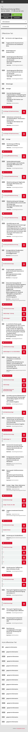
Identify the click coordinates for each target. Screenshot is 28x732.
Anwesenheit (17, 17)
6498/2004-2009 (7, 599)
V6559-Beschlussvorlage (8, 434)
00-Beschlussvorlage (7, 499)
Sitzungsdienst (20, 728)
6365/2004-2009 (7, 259)
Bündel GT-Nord (6, 529)
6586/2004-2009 (7, 107)
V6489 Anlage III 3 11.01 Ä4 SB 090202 (11, 351)
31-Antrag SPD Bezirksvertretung (10, 176)
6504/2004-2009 (7, 375)
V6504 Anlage (6, 384)
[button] (24, 112)
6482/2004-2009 (7, 304)
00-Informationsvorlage (8, 263)
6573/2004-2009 (7, 213)
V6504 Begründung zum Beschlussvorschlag (8, 390)
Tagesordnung (17, 14)
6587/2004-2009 (7, 129)
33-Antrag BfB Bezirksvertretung (10, 155)
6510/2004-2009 (7, 408)
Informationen (6, 14)
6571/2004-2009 (7, 172)
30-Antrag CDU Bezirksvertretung (10, 244)
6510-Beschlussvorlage (8, 412)
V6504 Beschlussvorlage (8, 379)
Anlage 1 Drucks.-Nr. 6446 (9, 504)
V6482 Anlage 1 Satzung (8, 313)
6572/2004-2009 (7, 191)
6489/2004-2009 (7, 342)
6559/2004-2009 (7, 430)
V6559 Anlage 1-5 (7, 439)
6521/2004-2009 (7, 151)
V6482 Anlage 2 (6, 318)
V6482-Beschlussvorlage (8, 308)
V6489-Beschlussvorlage (8, 346)
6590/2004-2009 (7, 240)
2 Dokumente (5, 26)
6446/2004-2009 (7, 495)
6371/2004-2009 (7, 520)
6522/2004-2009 (7, 543)
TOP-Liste (6, 17)
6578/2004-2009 (7, 575)
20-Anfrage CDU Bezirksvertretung (10, 111)
